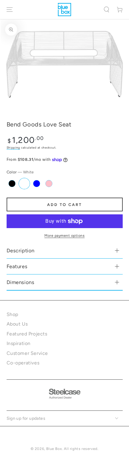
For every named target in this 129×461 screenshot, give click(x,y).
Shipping (13, 147)
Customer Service (27, 353)
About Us (17, 324)
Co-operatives (23, 363)
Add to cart (64, 204)
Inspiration (19, 343)
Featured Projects (27, 334)
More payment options (64, 235)
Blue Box (54, 449)
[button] (106, 9)
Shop (12, 314)
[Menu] (9, 9)
